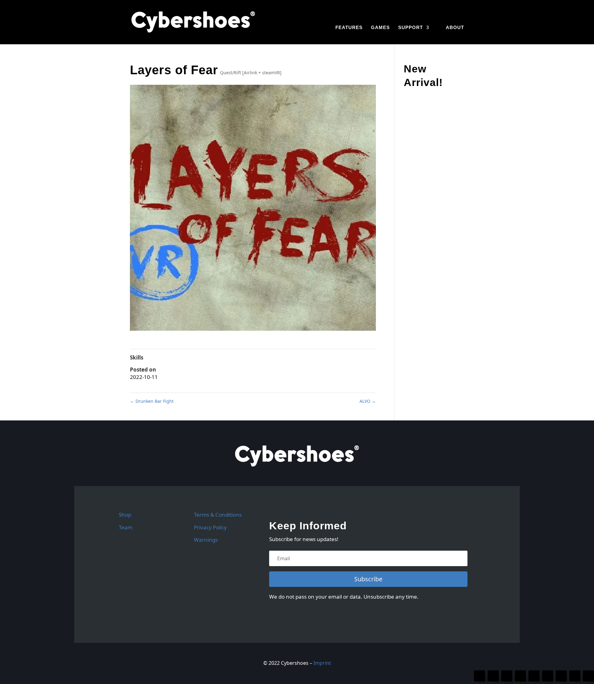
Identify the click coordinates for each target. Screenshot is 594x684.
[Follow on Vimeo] (561, 676)
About (455, 27)
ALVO (367, 401)
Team (125, 527)
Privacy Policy (210, 527)
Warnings (206, 539)
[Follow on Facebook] (479, 676)
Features (349, 27)
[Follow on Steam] (574, 676)
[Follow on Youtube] (534, 676)
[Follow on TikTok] (547, 676)
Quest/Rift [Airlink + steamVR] (251, 72)
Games (380, 27)
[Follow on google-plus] (588, 676)
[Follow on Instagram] (520, 676)
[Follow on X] (493, 676)
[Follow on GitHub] (506, 676)
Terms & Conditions (218, 514)
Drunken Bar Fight (152, 401)
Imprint (322, 663)
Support (410, 27)
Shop (125, 514)
